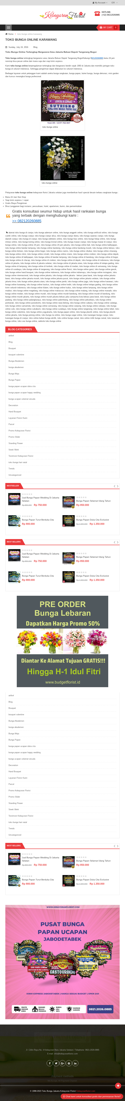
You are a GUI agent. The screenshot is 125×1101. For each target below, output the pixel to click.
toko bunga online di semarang (92, 266)
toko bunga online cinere (61, 254)
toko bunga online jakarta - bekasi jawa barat (72, 275)
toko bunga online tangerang (79, 309)
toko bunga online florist (61, 269)
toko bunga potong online (29, 315)
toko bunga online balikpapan (104, 245)
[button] (114, 486)
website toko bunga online (49, 321)
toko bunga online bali (80, 245)
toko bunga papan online (64, 312)
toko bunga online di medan (66, 266)
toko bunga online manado (100, 290)
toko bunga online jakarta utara (31, 281)
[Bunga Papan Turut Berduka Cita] (14, 521)
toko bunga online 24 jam (29, 245)
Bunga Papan (14, 380)
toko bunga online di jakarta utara (67, 263)
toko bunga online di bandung (81, 257)
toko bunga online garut (83, 269)
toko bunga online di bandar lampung (50, 257)
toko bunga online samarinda (18, 306)
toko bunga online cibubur (81, 251)
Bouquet (12, 348)
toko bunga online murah (35, 294)
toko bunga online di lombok (40, 266)
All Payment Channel (67, 1081)
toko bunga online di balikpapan (19, 257)
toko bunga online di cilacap (17, 260)
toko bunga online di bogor (106, 257)
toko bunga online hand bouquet (19, 272)
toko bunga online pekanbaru (81, 300)
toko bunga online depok (107, 254)
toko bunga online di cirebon (43, 260)
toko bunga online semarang (44, 306)
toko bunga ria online (51, 315)
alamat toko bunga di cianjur (21, 232)
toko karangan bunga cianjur (95, 315)
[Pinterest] (69, 1063)
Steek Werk (14, 450)
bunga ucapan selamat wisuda (22, 399)
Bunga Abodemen (16, 361)
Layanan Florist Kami (18, 418)
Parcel (11, 424)
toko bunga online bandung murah (76, 248)
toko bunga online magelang (25, 290)
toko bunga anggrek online (70, 232)
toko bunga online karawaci (101, 281)
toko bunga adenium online (46, 232)
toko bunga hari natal (18, 462)
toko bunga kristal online (51, 242)
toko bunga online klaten (37, 287)
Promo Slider (14, 437)
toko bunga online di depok (69, 260)
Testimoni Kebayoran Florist (21, 456)
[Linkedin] (75, 1063)
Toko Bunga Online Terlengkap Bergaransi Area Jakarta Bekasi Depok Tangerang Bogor (51, 52)
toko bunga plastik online (87, 312)
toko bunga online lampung (84, 287)
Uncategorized (15, 475)
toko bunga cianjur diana (68, 236)
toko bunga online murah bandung (62, 294)
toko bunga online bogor (34, 251)
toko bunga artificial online (95, 232)
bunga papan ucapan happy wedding (25, 392)
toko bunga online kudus (60, 287)
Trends (12, 468)
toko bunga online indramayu (73, 272)
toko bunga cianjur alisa (45, 236)
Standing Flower (16, 443)
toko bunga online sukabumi (28, 309)
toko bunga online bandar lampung (20, 248)
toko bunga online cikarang (105, 251)
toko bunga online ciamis (57, 251)
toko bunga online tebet (103, 309)
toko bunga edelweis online (50, 239)
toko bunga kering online (29, 242)
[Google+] (62, 1063)
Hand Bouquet (15, 411)
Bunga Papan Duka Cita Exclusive (92, 520)
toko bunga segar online (71, 315)
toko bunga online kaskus (38, 284)
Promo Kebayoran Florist (19, 431)
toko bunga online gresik (105, 269)
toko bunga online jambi (56, 281)
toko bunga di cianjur (28, 239)
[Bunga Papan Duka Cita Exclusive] (68, 521)
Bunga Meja (14, 374)
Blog (35, 47)
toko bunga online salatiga (105, 303)
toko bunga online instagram (99, 272)
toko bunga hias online (73, 239)
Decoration (13, 405)
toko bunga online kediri (60, 284)
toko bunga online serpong (69, 306)
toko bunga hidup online (94, 239)
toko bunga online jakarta (40, 275)
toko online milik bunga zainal (93, 318)
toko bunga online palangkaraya (27, 300)
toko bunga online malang (76, 290)
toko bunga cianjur (26, 236)
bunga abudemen (16, 367)
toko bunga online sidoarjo (93, 306)
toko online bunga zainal (68, 318)
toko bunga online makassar (51, 290)
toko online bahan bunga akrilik (42, 318)
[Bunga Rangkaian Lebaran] (62, 641)
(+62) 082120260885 (111, 15)
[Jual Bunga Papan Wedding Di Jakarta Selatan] (14, 499)
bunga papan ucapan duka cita (22, 386)
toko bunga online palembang (55, 300)
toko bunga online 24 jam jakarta (55, 245)
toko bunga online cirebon (84, 254)
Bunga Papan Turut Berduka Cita (38, 520)
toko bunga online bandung (48, 248)
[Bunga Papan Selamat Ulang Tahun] (68, 502)
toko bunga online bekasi (103, 248)
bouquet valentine (16, 354)
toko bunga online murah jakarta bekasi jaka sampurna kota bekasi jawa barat (64, 297)
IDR (113, 3)
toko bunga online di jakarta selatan (36, 263)
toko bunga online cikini (15, 254)
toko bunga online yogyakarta (39, 312)
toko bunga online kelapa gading (87, 284)
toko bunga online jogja (78, 281)
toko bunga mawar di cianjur (99, 242)
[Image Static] (62, 962)
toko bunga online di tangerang (36, 269)
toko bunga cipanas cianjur (91, 236)
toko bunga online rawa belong (55, 303)
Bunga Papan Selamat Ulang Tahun (93, 501)
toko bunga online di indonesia (95, 260)
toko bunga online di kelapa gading (98, 263)
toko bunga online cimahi (38, 254)
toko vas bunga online (27, 321)
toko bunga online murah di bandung (94, 294)
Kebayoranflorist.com (85, 1091)
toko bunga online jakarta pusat (54, 278)
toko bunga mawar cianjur (75, 242)
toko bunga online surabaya (54, 309)
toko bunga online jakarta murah (25, 278)
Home (10, 34)
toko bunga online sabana (81, 303)
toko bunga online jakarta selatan (83, 278)
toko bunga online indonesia (47, 272)
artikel (11, 335)
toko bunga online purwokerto (28, 303)
